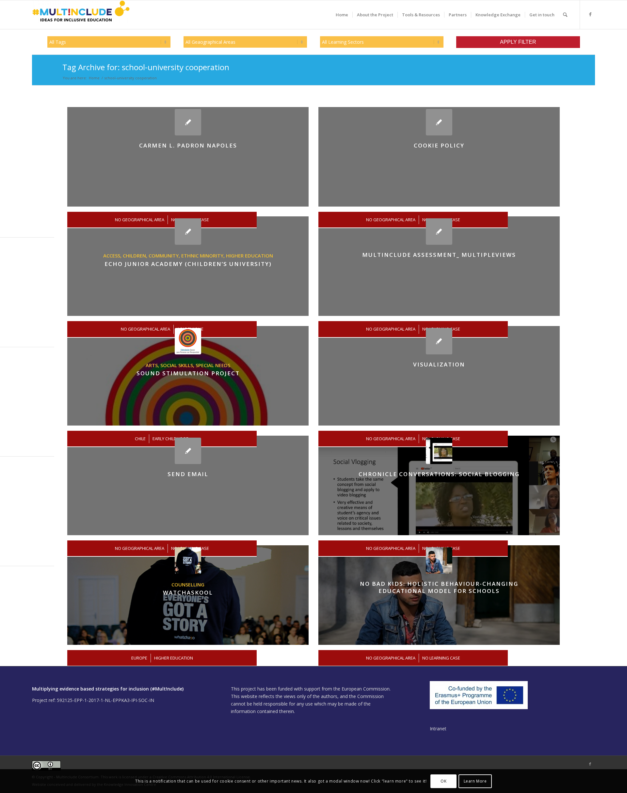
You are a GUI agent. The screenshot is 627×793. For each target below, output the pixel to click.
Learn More (475, 781)
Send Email (188, 474)
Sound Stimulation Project (188, 373)
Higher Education (249, 255)
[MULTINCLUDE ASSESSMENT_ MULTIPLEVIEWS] (439, 231)
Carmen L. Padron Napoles (188, 145)
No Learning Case (441, 658)
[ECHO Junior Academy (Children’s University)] (188, 231)
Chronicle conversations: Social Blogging (439, 474)
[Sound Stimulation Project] (188, 341)
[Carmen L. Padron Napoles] (188, 122)
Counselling (187, 584)
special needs (213, 365)
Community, (165, 255)
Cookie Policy (439, 145)
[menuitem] (341, 14)
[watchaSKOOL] (188, 560)
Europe (139, 658)
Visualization (439, 364)
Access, (113, 255)
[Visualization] (439, 341)
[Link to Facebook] (590, 14)
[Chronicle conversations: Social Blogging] (439, 451)
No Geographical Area (390, 658)
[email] (188, 451)
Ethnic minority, (203, 255)
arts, (153, 365)
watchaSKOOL (188, 592)
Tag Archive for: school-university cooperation (145, 67)
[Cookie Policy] (439, 122)
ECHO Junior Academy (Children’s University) (188, 264)
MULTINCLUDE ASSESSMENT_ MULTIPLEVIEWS (439, 254)
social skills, (178, 365)
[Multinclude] (81, 14)
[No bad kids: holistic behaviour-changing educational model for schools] (439, 560)
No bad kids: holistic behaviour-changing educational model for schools (439, 587)
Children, (136, 255)
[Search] (565, 14)
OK (443, 781)
